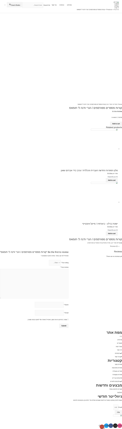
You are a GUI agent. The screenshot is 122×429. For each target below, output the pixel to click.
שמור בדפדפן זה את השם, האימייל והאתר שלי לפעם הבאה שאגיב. (47, 319)
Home (120, 104)
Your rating (65, 262)
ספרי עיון (109, 104)
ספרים (115, 104)
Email (66, 313)
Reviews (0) (114, 246)
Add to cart (116, 123)
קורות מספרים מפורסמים (95, 243)
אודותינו (69, 5)
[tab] (59, 246)
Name (66, 304)
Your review (64, 267)
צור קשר (54, 5)
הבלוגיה (61, 5)
